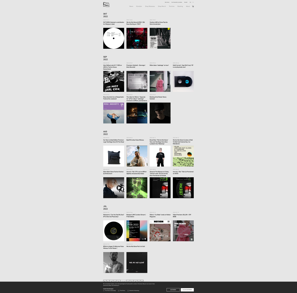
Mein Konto (167, 2)
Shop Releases (150, 6)
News (131, 6)
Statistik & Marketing (134, 290)
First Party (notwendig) (110, 290)
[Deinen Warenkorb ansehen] (192, 7)
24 (135, 281)
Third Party (122, 290)
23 (131, 281)
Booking (180, 6)
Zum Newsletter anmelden (176, 2)
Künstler (139, 6)
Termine (171, 6)
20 (118, 281)
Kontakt (185, 2)
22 (128, 281)
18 (111, 281)
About (188, 6)
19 (115, 281)
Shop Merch (162, 6)
